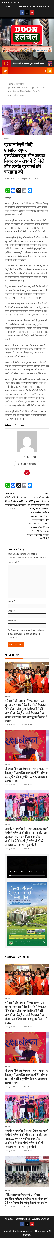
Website (12, 620)
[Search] (45, 70)
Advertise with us (41, 6)
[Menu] (12, 70)
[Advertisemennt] (27, 49)
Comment (13, 562)
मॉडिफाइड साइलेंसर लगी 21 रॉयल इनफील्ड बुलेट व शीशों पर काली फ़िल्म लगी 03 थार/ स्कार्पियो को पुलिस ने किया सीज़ (26, 1198)
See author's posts (27, 463)
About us (10, 6)
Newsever (40, 1231)
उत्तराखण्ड (6, 138)
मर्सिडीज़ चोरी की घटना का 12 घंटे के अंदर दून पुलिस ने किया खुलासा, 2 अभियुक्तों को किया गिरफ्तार (16, 501)
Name (11, 601)
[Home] (5, 71)
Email (11, 611)
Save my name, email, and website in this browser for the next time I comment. (26, 634)
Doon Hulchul (12, 179)
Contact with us (23, 6)
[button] (12, 70)
